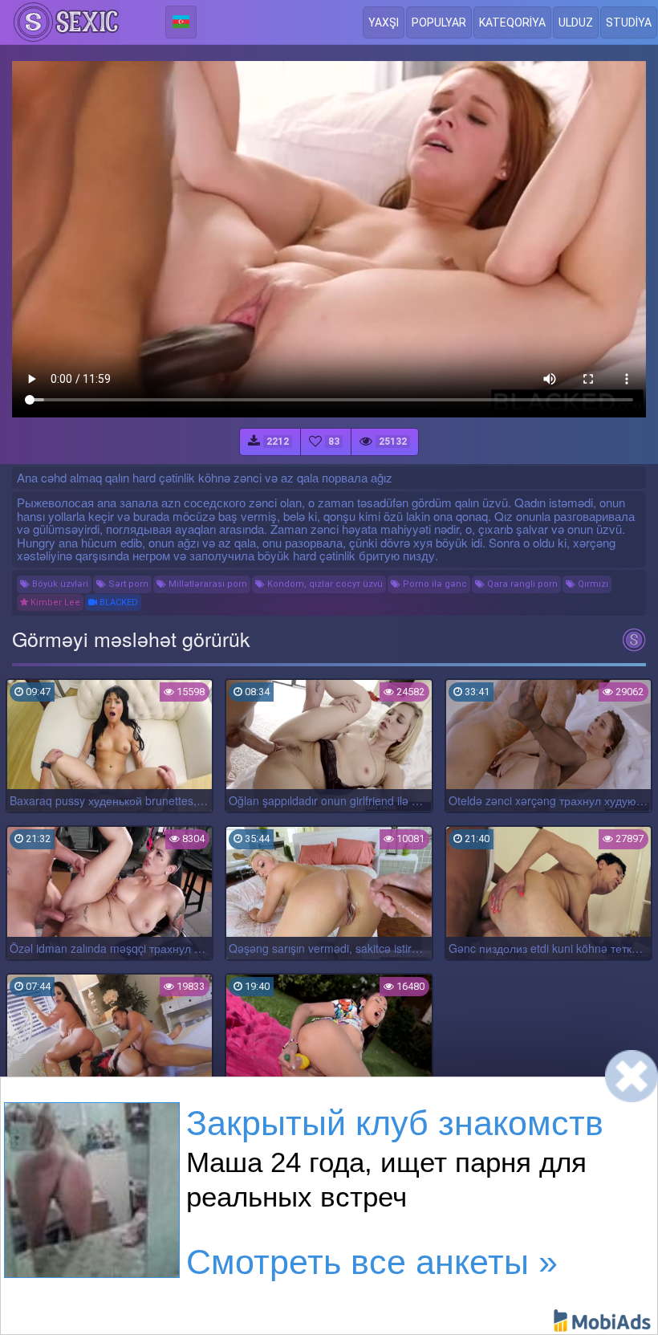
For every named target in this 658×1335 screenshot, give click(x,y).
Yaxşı (383, 22)
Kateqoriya (512, 22)
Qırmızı (591, 584)
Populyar (439, 22)
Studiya (629, 22)
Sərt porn (127, 584)
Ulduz (575, 22)
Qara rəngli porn (521, 584)
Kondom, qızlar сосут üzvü (324, 584)
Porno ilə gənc (433, 584)
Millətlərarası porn (206, 584)
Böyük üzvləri (59, 584)
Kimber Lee (54, 602)
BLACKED (117, 602)
